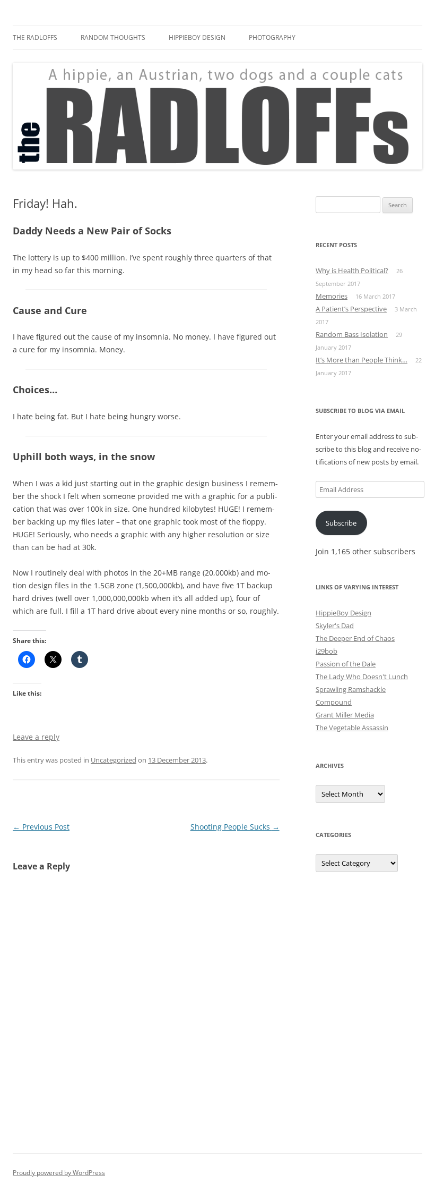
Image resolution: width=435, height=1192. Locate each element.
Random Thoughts (113, 37)
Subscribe (341, 523)
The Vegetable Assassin (352, 727)
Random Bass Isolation (352, 334)
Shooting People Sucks (235, 827)
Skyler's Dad (335, 625)
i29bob (326, 651)
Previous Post (41, 827)
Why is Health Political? (352, 270)
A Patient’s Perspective (351, 309)
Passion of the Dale (346, 664)
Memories (331, 296)
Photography (272, 37)
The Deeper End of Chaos (355, 638)
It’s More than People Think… (361, 360)
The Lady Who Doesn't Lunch (362, 676)
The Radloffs (35, 37)
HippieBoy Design (197, 37)
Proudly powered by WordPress (59, 1172)
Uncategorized (113, 760)
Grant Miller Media (345, 715)
